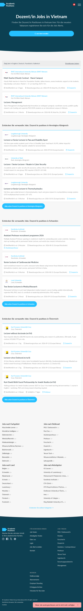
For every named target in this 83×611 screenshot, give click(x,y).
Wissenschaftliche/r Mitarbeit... (55, 457)
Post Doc (48, 431)
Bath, (13, 160)
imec (46, 494)
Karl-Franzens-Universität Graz (21, 327)
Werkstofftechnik (9, 438)
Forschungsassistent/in (65, 562)
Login (31, 543)
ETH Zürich (48, 483)
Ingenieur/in (48, 450)
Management (61, 565)
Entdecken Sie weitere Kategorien (40, 508)
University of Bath (17, 158)
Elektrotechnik (8, 435)
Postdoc (60, 536)
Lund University (16, 280)
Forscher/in (48, 442)
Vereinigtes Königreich (28, 136)
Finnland (6, 498)
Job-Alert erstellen (42, 33)
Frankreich (6, 502)
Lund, (13, 282)
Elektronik (6, 461)
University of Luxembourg (53, 472)
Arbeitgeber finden (36, 536)
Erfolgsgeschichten (36, 587)
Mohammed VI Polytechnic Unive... (56, 476)
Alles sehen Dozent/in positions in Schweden (19, 304)
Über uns (33, 539)
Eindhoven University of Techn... (55, 491)
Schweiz (6, 479)
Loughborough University (19, 134)
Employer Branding (36, 583)
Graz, (13, 329)
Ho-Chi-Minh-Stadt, (18, 74)
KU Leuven (48, 468)
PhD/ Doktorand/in (51, 427)
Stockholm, (15, 231)
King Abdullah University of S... (55, 502)
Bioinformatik (8, 450)
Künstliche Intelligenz (10, 431)
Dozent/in (72, 88)
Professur (47, 392)
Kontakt (32, 550)
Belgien (5, 468)
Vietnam (27, 74)
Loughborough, (16, 136)
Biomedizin (7, 457)
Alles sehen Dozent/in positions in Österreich (20, 399)
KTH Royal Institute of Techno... (55, 487)
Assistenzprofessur (11, 248)
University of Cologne (52, 498)
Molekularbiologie (9, 442)
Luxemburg (6, 487)
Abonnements (34, 580)
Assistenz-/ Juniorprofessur (66, 547)
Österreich (18, 329)
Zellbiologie (7, 453)
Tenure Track (49, 453)
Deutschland (7, 483)
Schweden (22, 231)
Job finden (33, 532)
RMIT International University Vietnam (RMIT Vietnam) (29, 72)
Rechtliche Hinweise (8, 602)
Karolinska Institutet (17, 229)
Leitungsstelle (49, 461)
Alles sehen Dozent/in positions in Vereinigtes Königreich (23, 206)
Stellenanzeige (34, 576)
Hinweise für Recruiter (37, 591)
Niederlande (7, 476)
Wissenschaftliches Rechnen (12, 446)
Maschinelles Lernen (10, 427)
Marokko (6, 491)
